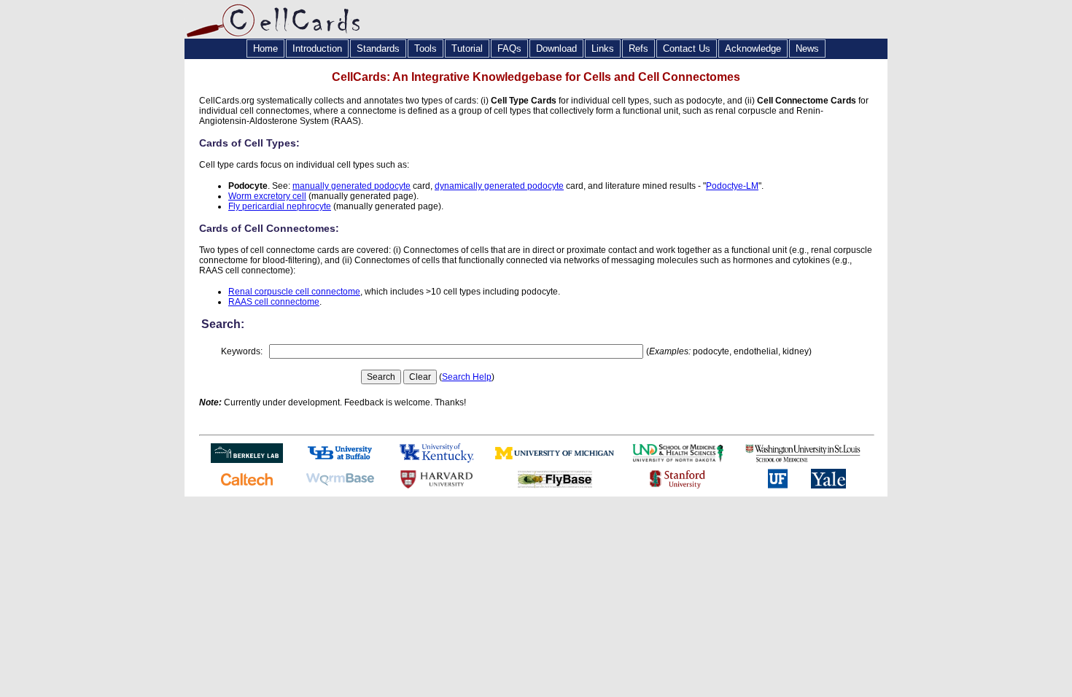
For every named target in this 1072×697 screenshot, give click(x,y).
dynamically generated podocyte (499, 186)
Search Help (467, 377)
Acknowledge (753, 48)
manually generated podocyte (351, 186)
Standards (378, 48)
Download (556, 48)
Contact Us (686, 48)
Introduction (317, 48)
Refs (638, 48)
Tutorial (467, 48)
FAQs (509, 48)
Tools (425, 48)
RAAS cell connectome (273, 302)
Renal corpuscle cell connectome (294, 292)
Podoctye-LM (732, 186)
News (807, 48)
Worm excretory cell (267, 196)
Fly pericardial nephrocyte (279, 206)
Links (602, 48)
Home (265, 48)
